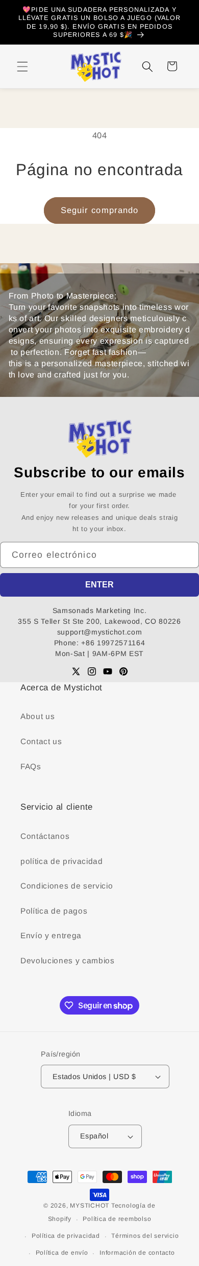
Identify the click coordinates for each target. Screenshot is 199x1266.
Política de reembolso (117, 1218)
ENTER (99, 584)
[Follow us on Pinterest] (123, 671)
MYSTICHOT (89, 1205)
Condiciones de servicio (66, 885)
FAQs (30, 766)
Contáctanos (44, 836)
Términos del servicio (145, 1235)
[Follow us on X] (76, 671)
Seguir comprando (100, 210)
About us (37, 716)
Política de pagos (53, 910)
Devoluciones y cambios (67, 960)
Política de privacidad (66, 1235)
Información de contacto (137, 1252)
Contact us (41, 741)
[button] (22, 66)
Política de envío (62, 1252)
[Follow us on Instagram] (92, 671)
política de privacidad (61, 861)
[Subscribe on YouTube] (108, 671)
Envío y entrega (51, 935)
